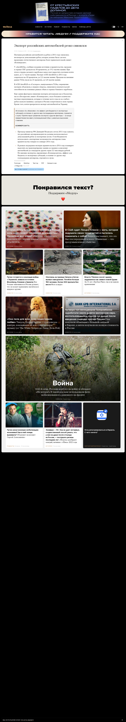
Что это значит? (27, 720)
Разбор (56, 27)
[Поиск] (118, 27)
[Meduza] (7, 27)
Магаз (74, 27)
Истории (48, 27)
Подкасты (66, 27)
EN (122, 27)
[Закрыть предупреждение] (122, 720)
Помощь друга (85, 27)
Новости (38, 27)
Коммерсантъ (36, 51)
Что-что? (26, 166)
